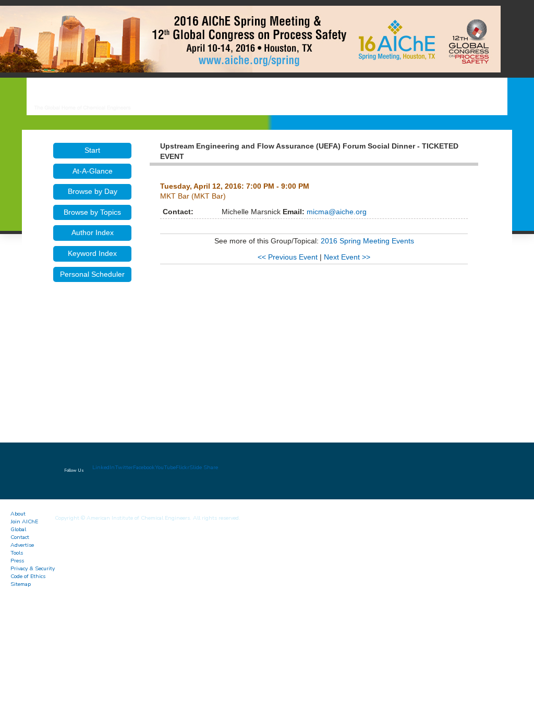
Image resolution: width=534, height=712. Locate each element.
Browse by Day (92, 191)
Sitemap (20, 584)
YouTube (165, 467)
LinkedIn (103, 467)
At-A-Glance (92, 171)
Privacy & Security (32, 568)
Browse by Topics (92, 212)
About (18, 514)
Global (18, 529)
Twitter (124, 467)
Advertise (22, 545)
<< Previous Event (288, 257)
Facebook (144, 467)
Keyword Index (92, 253)
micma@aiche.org (336, 211)
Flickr (182, 467)
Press (17, 560)
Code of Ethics (27, 576)
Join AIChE (24, 521)
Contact (19, 537)
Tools (16, 553)
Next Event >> (347, 257)
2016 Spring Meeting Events (367, 241)
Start (92, 150)
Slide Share (203, 467)
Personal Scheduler (92, 274)
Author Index (92, 232)
